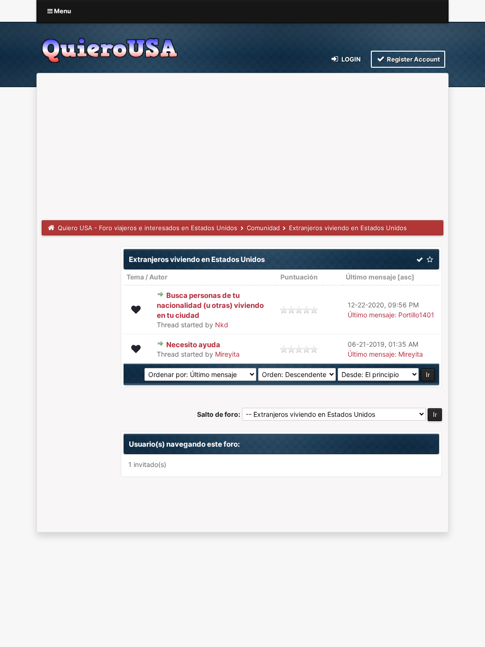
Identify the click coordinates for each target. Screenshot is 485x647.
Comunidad (263, 228)
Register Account (413, 59)
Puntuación (299, 277)
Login (350, 59)
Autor (158, 277)
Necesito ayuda (193, 344)
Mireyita (227, 354)
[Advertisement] (242, 149)
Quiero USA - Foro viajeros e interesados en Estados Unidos (147, 228)
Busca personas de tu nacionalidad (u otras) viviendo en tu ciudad (210, 305)
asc (406, 277)
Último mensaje (371, 277)
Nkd (221, 325)
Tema (135, 277)
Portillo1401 (416, 315)
